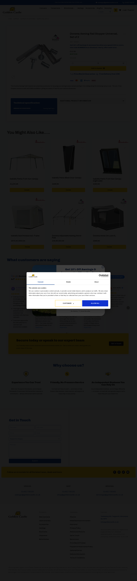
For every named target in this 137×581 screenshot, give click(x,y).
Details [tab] (68, 282)
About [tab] (96, 282)
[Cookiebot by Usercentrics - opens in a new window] (100, 275)
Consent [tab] (40, 282)
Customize (67, 303)
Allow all (95, 303)
